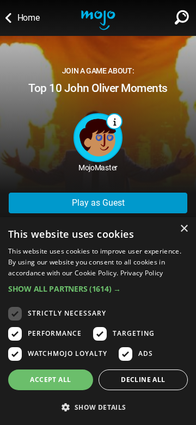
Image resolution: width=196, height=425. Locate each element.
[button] (98, 288)
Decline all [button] (143, 379)
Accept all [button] (50, 379)
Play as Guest (98, 203)
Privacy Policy (141, 273)
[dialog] (98, 321)
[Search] (182, 15)
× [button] (184, 229)
